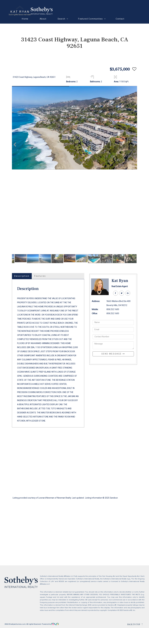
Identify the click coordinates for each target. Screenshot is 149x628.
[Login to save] (133, 69)
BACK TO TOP (133, 624)
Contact (120, 18)
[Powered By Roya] (55, 624)
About (43, 18)
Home (25, 18)
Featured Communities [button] (90, 18)
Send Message (112, 353)
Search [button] (61, 18)
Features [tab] (40, 276)
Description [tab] (21, 276)
